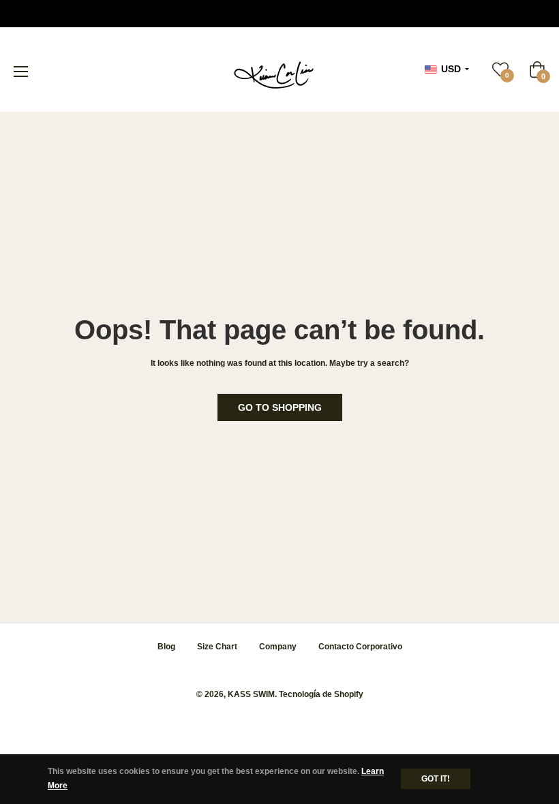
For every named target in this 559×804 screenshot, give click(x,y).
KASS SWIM (251, 694)
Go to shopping (280, 407)
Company (278, 646)
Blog (166, 646)
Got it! (435, 779)
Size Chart (217, 646)
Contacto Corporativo (360, 646)
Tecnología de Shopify (321, 694)
